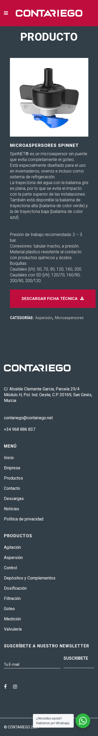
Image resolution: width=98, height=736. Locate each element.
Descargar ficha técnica (50, 298)
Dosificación (15, 588)
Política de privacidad (23, 519)
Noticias (11, 508)
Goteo (9, 608)
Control (10, 567)
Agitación (12, 547)
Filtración (12, 598)
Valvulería (13, 629)
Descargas (14, 498)
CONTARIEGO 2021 (23, 727)
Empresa (12, 467)
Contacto (12, 488)
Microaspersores (69, 318)
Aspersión (43, 318)
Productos (13, 478)
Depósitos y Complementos (29, 578)
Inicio (9, 457)
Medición (12, 618)
